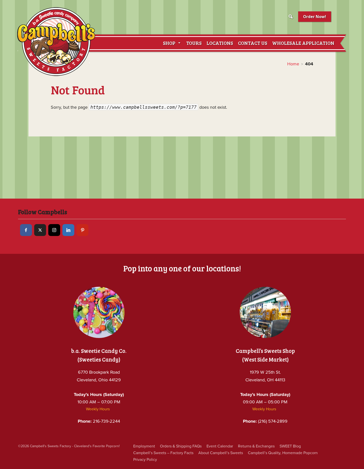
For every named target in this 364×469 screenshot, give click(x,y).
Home (293, 64)
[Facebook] (26, 230)
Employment (144, 446)
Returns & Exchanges (256, 446)
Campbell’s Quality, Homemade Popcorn (283, 452)
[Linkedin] (68, 230)
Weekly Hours (98, 409)
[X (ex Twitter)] (40, 230)
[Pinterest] (82, 230)
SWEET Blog (290, 446)
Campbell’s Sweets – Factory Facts (163, 452)
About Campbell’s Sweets (220, 452)
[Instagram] (54, 230)
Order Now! (314, 16)
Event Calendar (220, 446)
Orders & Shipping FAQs (181, 446)
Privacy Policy (145, 459)
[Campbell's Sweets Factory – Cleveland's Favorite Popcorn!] (56, 41)
